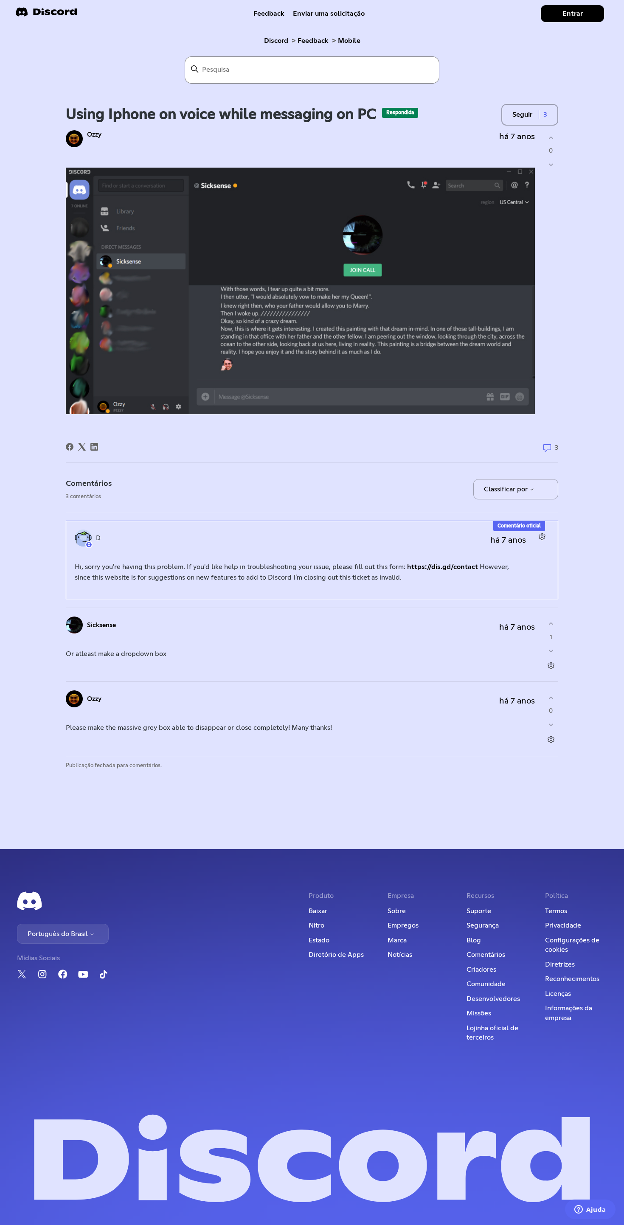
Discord (276, 40)
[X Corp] (82, 447)
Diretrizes (560, 964)
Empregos (403, 925)
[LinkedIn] (94, 447)
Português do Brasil (59, 934)
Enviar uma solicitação (329, 13)
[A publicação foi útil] (550, 137)
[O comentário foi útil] (550, 624)
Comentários (486, 954)
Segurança (483, 925)
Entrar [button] (572, 13)
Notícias (400, 954)
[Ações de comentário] (541, 537)
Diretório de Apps (336, 954)
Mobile (349, 40)
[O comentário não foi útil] (550, 650)
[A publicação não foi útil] (550, 164)
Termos (556, 911)
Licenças (558, 993)
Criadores (481, 969)
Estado (319, 940)
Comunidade (486, 984)
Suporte (479, 911)
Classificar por (506, 489)
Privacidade (563, 925)
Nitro (316, 925)
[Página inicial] (46, 14)
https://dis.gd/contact (442, 566)
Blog (474, 940)
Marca (397, 940)
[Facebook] (69, 447)
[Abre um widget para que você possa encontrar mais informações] (590, 1210)
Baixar (318, 911)
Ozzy (94, 135)
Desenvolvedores (493, 998)
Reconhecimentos (572, 979)
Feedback (268, 13)
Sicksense (101, 625)
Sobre (397, 911)
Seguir (522, 114)
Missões (479, 1013)
